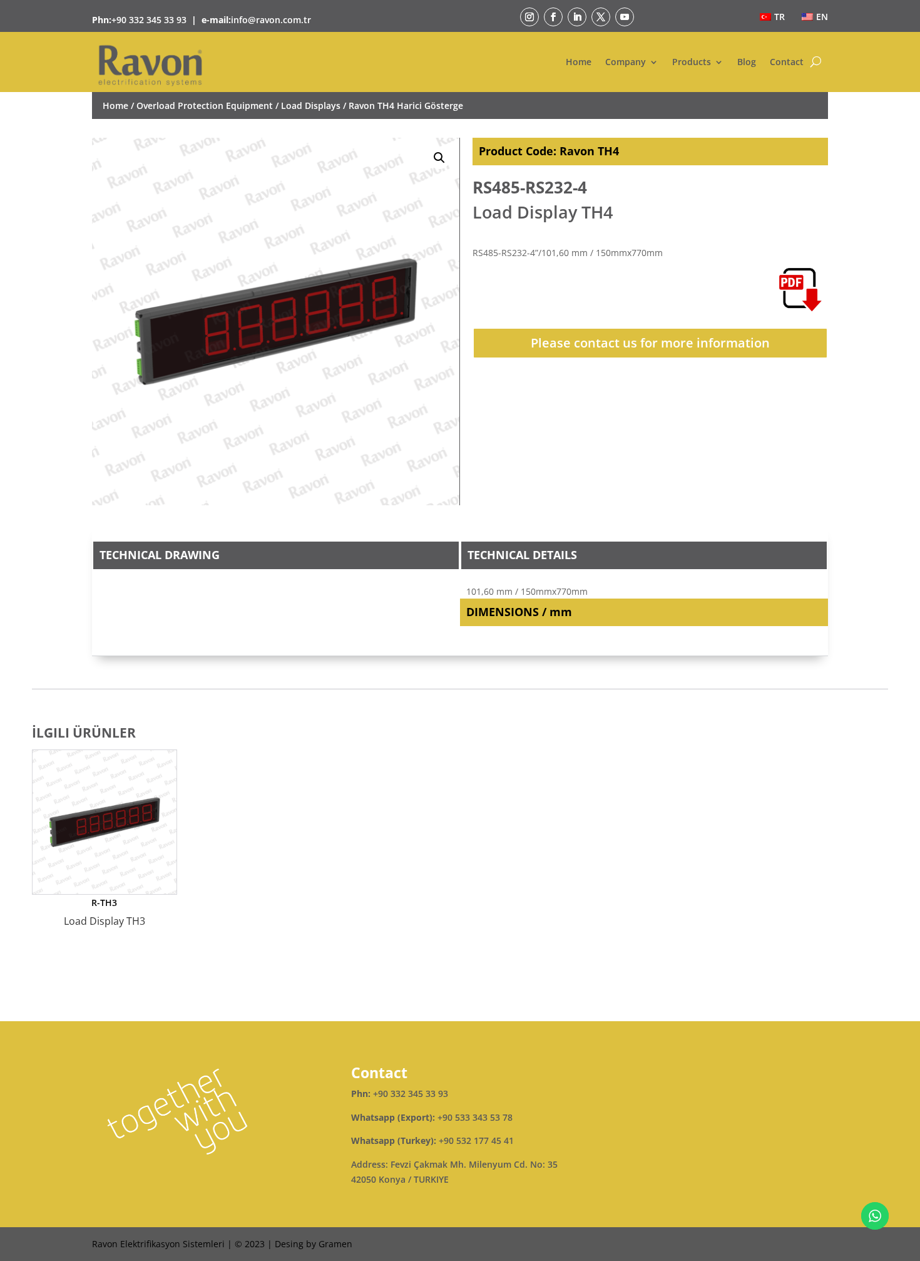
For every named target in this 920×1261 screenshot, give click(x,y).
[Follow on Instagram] (529, 17)
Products (691, 62)
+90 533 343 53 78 (475, 1117)
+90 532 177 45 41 (476, 1140)
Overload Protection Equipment (204, 105)
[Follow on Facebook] (553, 17)
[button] (439, 158)
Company (625, 62)
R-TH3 (104, 912)
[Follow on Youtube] (624, 17)
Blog (746, 62)
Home (578, 62)
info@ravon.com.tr (271, 20)
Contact (787, 62)
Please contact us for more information (650, 342)
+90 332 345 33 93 (149, 20)
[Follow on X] (600, 17)
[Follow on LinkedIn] (577, 17)
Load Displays (310, 105)
